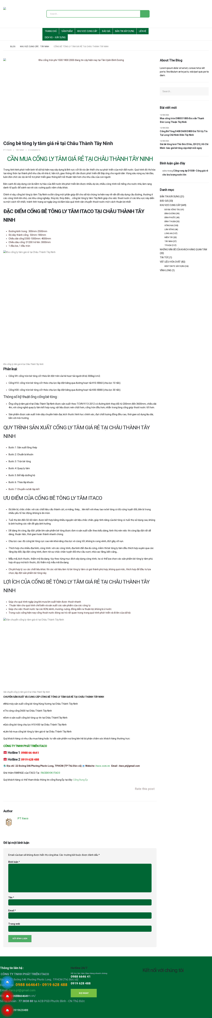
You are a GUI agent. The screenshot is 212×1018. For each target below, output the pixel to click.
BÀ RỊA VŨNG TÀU (172, 209)
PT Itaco (7, 150)
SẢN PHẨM (66, 31)
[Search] (144, 13)
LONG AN (168, 233)
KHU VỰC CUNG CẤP (87, 31)
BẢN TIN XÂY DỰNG (124, 31)
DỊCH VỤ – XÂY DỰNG (55, 37)
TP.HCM (167, 245)
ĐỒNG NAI (168, 225)
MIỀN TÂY (168, 237)
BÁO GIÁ (106, 31)
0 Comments (34, 150)
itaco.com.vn (102, 766)
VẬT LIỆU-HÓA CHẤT (170, 261)
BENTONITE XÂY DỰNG (174, 266)
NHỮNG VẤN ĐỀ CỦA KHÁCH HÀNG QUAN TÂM (183, 249)
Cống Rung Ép (80, 779)
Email (12, 910)
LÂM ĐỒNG (169, 229)
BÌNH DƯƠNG (170, 213)
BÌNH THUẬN (170, 221)
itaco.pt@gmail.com (22, 990)
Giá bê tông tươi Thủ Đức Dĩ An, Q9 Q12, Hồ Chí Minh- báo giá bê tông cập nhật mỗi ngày (184, 146)
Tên (11, 897)
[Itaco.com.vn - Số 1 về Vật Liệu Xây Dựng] (14, 15)
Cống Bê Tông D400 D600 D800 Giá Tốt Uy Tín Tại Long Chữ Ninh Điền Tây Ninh (183, 133)
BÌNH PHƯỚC (170, 217)
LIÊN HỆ (142, 31)
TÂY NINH (20, 150)
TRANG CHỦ (51, 31)
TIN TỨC (164, 257)
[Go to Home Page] (4, 46)
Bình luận (14, 862)
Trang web (14, 923)
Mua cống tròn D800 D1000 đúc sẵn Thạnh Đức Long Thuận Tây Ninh (182, 120)
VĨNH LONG (165, 270)
